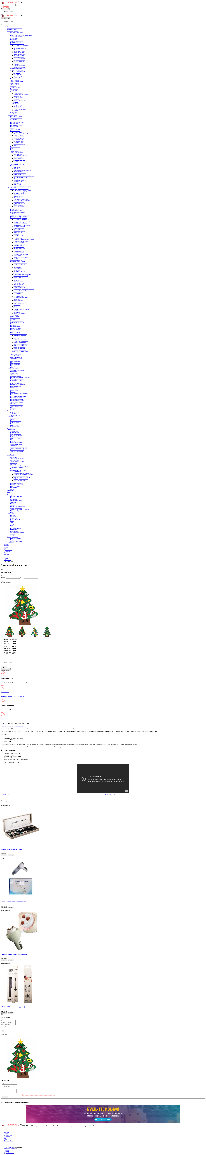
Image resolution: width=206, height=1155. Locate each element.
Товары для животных (13, 495)
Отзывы (6, 544)
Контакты (6, 554)
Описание (3, 726)
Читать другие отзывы (109, 794)
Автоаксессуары (11, 455)
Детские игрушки (12, 115)
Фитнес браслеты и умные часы (16, 410)
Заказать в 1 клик (5, 668)
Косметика (10, 526)
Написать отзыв (5, 794)
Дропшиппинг (8, 550)
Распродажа (10, 542)
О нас (5, 553)
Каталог (6, 26)
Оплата (6, 547)
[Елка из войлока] (24, 624)
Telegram (6, 1151)
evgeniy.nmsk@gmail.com (10, 1148)
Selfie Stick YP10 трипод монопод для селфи (13, 1007)
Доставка (6, 545)
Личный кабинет (8, 1141)
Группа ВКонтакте (9, 1153)
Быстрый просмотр (6, 805)
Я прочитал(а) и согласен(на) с (29, 1094)
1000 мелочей (11, 490)
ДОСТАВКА (20, 726)
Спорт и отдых (11, 429)
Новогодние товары (12, 537)
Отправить (5, 1096)
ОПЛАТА (14, 726)
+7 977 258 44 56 (7, 7)
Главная (6, 558)
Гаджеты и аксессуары (13, 368)
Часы (8, 492)
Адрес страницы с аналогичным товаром (12, 581)
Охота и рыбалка (11, 513)
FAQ (5, 548)
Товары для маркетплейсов (14, 28)
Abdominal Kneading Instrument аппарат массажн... (15, 954)
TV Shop (9, 428)
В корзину (3, 667)
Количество (4, 657)
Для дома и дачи (11, 187)
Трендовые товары (12, 29)
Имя (2, 576)
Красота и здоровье (12, 31)
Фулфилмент (7, 551)
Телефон (3, 577)
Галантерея (10, 416)
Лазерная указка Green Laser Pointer (11, 849)
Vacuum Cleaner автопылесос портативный (13, 901)
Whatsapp (6, 1150)
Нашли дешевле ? (5, 670)
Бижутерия (10, 493)
